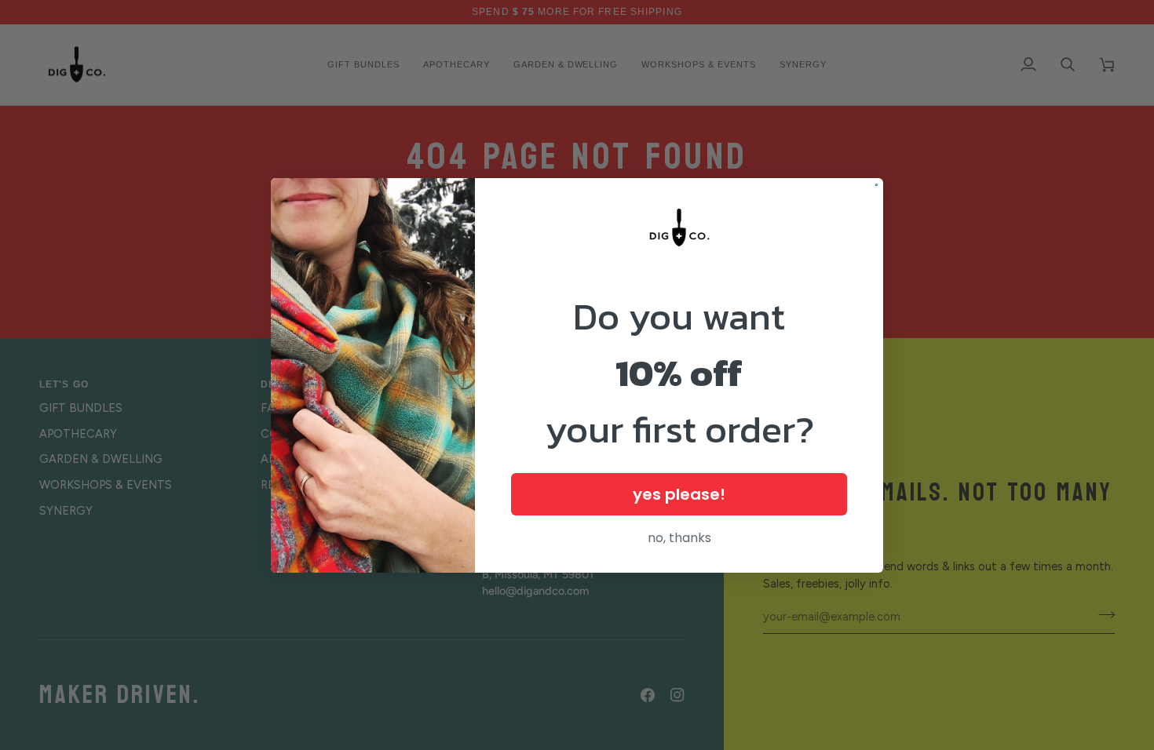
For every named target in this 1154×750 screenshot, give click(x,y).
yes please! (679, 494)
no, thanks (679, 538)
